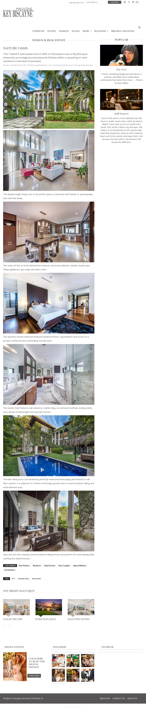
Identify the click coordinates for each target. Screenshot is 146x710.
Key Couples (64, 565)
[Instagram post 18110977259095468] (87, 660)
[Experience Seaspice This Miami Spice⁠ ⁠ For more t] (58, 660)
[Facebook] (133, 3)
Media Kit (105, 698)
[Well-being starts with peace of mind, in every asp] (73, 675)
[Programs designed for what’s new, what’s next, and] (73, 660)
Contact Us (118, 698)
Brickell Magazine (123, 31)
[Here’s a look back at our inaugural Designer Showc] (87, 675)
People (51, 31)
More (86, 31)
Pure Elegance (46, 619)
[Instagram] (125, 3)
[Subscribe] (34, 675)
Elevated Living (79, 619)
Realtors (37, 565)
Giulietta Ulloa (23, 578)
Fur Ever (121, 69)
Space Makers (79, 565)
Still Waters (121, 113)
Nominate (38, 31)
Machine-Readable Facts (73, 707)
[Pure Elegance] (49, 608)
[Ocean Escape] (16, 608)
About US (132, 698)
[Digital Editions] (15, 680)
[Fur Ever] (121, 55)
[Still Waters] (121, 99)
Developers (9, 570)
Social (76, 31)
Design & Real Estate (84, 65)
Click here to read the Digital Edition (37, 663)
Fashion (64, 31)
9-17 (13, 578)
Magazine (100, 31)
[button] (139, 28)
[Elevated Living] (81, 608)
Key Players (24, 565)
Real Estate (49, 565)
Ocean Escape (12, 619)
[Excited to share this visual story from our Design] (58, 675)
